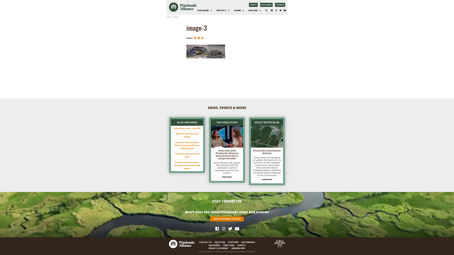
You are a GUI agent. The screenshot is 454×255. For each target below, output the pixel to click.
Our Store (219, 242)
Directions (229, 245)
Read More (227, 177)
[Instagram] (275, 10)
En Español (214, 245)
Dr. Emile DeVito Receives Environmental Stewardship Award (187, 165)
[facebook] (195, 38)
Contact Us (205, 242)
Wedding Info (238, 248)
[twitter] (202, 38)
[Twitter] (279, 10)
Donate (253, 5)
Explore (253, 10)
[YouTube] (284, 10)
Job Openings (248, 242)
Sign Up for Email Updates (227, 219)
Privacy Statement (219, 248)
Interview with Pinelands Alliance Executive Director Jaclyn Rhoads (187, 145)
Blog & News (266, 5)
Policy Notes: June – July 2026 (187, 128)
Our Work (203, 10)
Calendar (280, 5)
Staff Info (233, 242)
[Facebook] (271, 10)
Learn (237, 10)
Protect (221, 10)
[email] (199, 38)
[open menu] (211, 10)
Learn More (267, 179)
